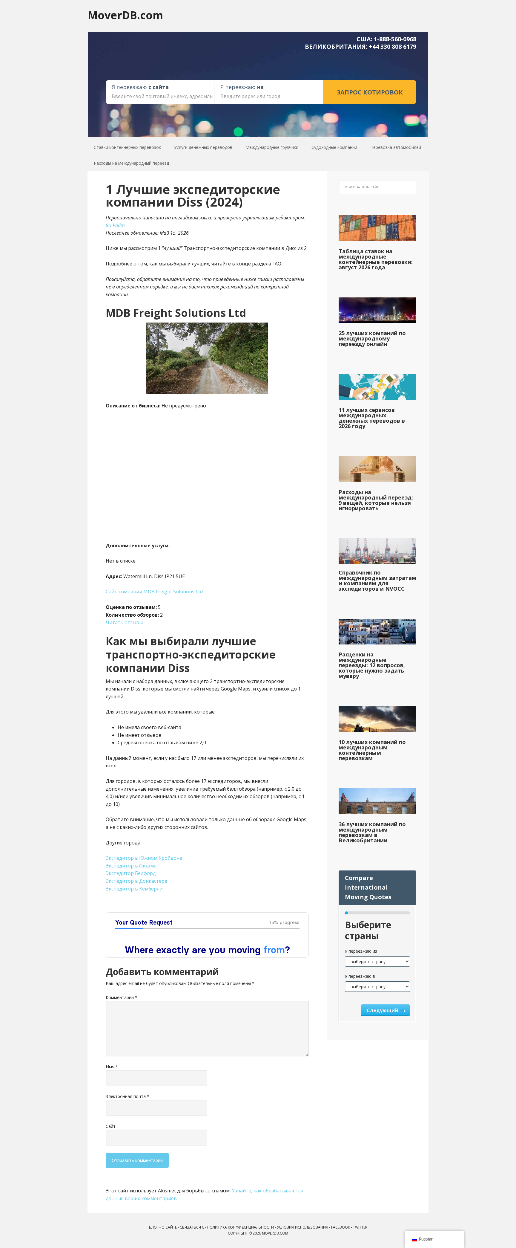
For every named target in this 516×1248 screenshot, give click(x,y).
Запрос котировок (370, 92)
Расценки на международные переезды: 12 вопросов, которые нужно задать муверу (372, 665)
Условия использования (302, 1227)
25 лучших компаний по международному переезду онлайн (372, 338)
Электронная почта (127, 1096)
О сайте (169, 1227)
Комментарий (121, 997)
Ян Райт (115, 225)
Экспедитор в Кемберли (134, 888)
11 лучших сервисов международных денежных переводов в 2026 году (372, 418)
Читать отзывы (124, 622)
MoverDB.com (125, 15)
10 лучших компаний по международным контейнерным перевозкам (372, 750)
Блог (154, 1227)
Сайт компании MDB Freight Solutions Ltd (154, 591)
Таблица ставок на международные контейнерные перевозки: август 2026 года (376, 259)
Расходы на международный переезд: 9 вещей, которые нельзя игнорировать (376, 500)
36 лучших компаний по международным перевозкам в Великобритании (372, 832)
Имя (112, 1067)
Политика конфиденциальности (240, 1227)
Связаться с (192, 1227)
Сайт (111, 1126)
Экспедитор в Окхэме (131, 865)
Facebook (340, 1227)
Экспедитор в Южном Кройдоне (144, 858)
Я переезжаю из (361, 951)
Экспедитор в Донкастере (136, 881)
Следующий (383, 1010)
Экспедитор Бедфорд (131, 873)
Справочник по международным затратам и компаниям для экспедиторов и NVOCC (377, 580)
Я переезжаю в (360, 976)
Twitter (360, 1227)
